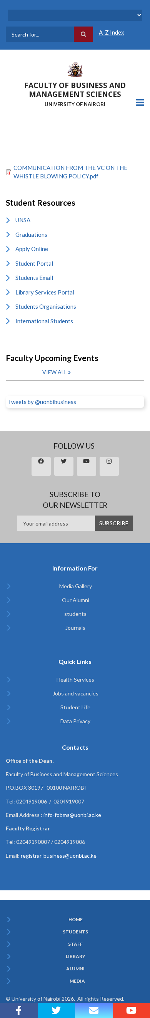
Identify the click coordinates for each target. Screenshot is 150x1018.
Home (75, 919)
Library (75, 956)
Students (75, 932)
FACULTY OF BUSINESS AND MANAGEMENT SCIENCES (75, 89)
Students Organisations (45, 306)
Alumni (75, 968)
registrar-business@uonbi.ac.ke (59, 855)
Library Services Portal (44, 292)
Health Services (75, 679)
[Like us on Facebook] (19, 1010)
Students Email (34, 277)
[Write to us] (94, 1010)
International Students (44, 321)
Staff (75, 944)
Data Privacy (75, 721)
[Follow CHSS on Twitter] (56, 1010)
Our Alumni (75, 600)
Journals (75, 627)
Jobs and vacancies (75, 693)
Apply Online (31, 248)
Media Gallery (75, 586)
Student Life (75, 707)
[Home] (75, 69)
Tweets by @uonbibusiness (42, 401)
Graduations (31, 234)
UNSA (22, 219)
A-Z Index (111, 32)
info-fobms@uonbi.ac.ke (72, 815)
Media (77, 981)
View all (54, 372)
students (75, 613)
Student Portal (34, 263)
